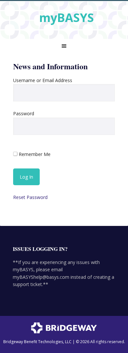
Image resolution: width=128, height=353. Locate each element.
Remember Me (34, 154)
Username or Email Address (42, 80)
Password (23, 113)
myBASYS (66, 17)
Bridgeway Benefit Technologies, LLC (37, 341)
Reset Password (30, 197)
